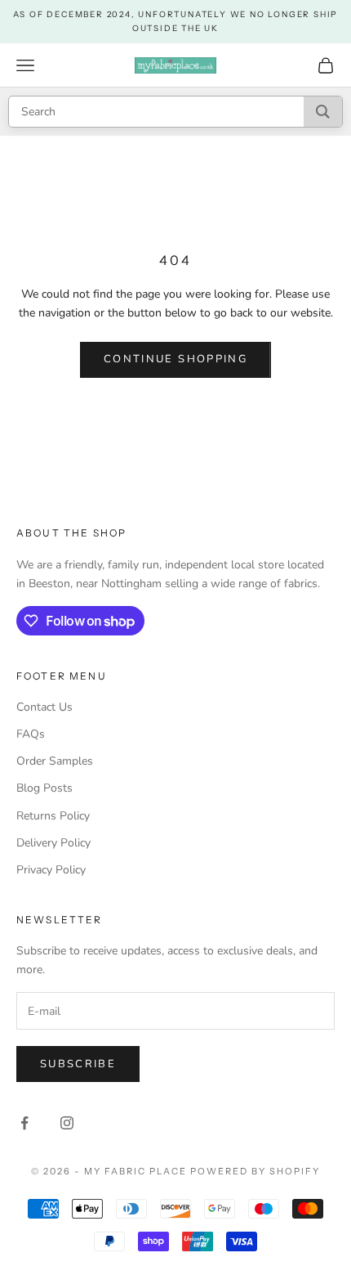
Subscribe (78, 1064)
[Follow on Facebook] (24, 1123)
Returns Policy (53, 816)
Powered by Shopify (255, 1171)
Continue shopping (175, 359)
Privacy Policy (51, 870)
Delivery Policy (53, 843)
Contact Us (44, 707)
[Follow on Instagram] (67, 1123)
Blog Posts (44, 788)
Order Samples (54, 761)
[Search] (323, 112)
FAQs (30, 734)
